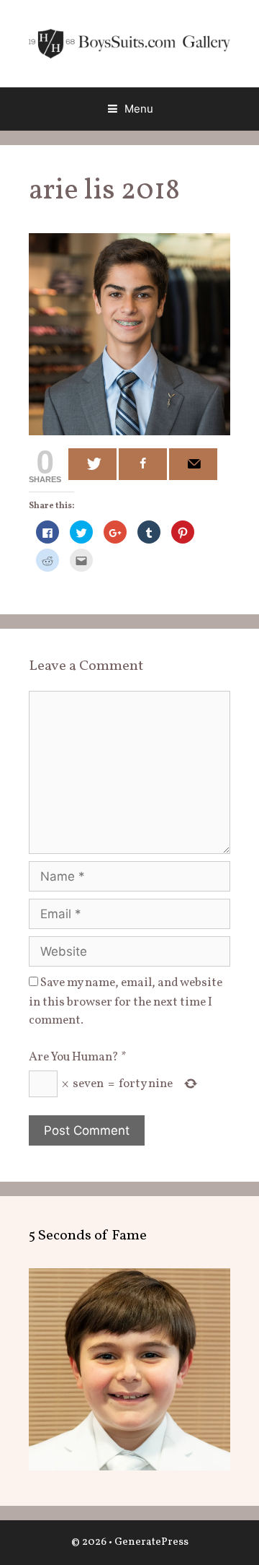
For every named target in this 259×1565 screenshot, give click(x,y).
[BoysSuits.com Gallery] (129, 43)
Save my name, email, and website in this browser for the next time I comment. (125, 1002)
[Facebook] (143, 464)
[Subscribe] (193, 464)
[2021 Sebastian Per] (129, 1467)
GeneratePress (151, 1542)
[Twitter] (92, 464)
